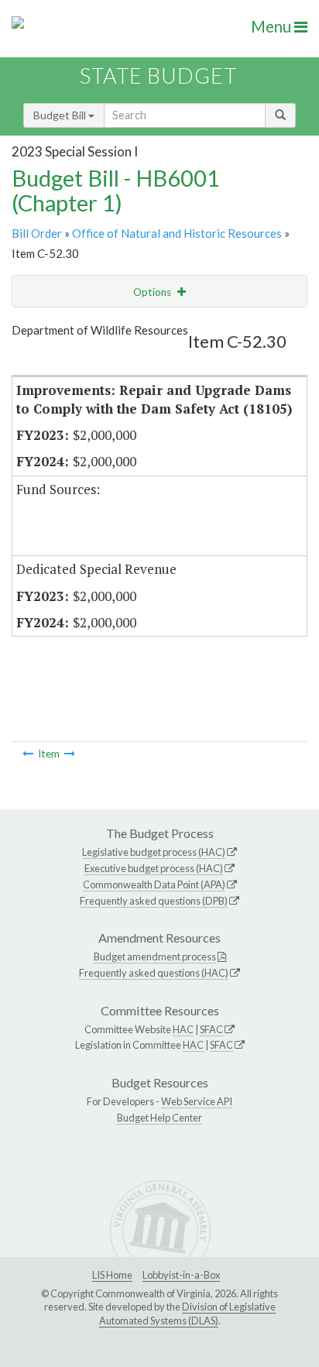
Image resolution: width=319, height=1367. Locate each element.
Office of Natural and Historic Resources (177, 233)
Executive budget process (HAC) (153, 868)
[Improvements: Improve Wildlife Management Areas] (27, 753)
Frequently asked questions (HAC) (153, 973)
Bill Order (37, 233)
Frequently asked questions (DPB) (154, 901)
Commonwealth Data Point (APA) (154, 884)
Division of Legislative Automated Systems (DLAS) (187, 1313)
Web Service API (196, 1101)
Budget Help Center (159, 1117)
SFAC (211, 1029)
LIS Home (112, 1275)
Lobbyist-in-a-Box (181, 1275)
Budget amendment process (155, 956)
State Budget (158, 75)
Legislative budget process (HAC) (153, 852)
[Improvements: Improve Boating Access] (69, 753)
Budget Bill (60, 115)
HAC (183, 1029)
